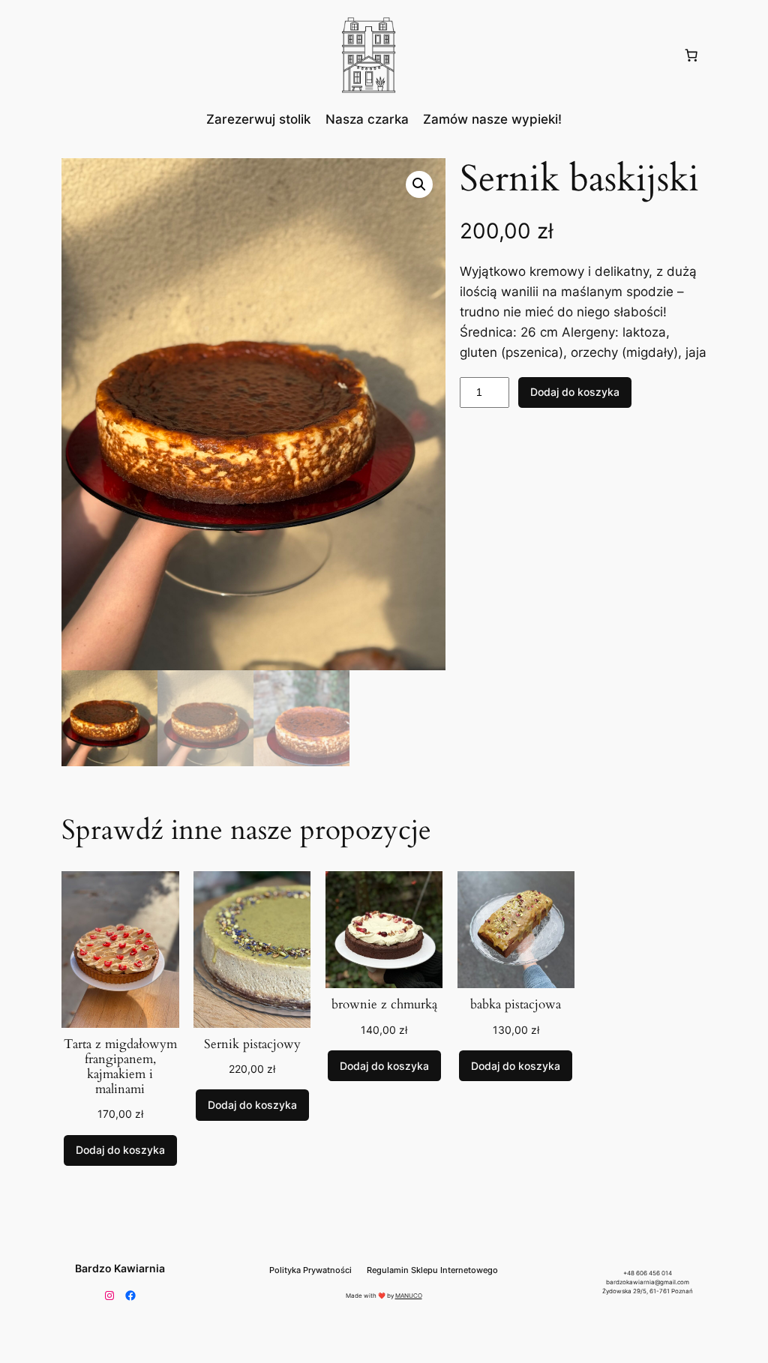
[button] (419, 184)
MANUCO (408, 1295)
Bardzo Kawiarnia (120, 1268)
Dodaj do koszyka (575, 391)
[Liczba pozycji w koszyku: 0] (690, 55)
